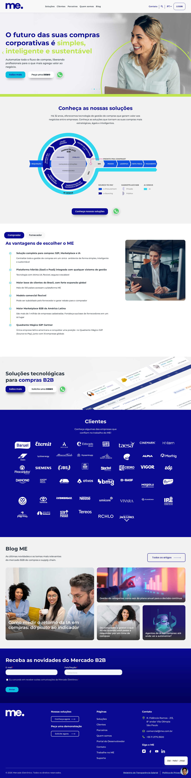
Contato (153, 6)
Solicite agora (62, 733)
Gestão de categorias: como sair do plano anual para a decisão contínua (141, 598)
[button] (3, 52)
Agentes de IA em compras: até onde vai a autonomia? (163, 634)
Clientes (61, 6)
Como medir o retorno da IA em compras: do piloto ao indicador (43, 625)
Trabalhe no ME (105, 752)
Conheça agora (62, 719)
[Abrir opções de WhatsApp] (116, 211)
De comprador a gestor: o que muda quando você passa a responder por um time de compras (117, 631)
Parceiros (73, 6)
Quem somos (87, 6)
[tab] (14, 235)
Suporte (101, 758)
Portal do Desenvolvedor (111, 741)
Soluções (50, 6)
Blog (98, 6)
